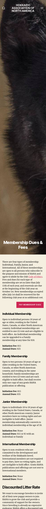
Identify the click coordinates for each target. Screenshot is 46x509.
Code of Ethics (35, 276)
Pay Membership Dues (30, 305)
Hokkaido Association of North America (23, 8)
